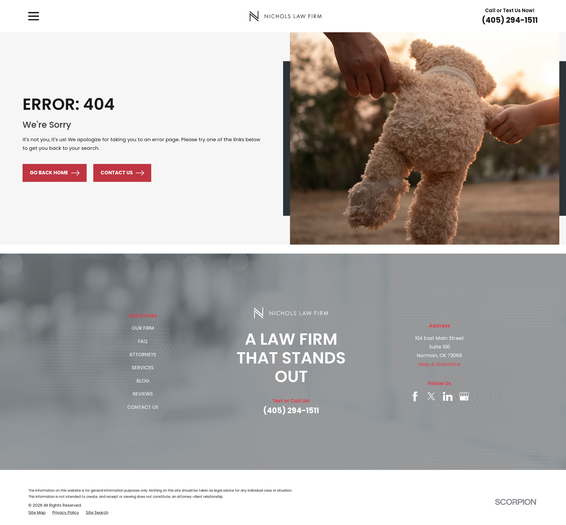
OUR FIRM (143, 328)
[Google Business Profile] (464, 396)
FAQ (142, 341)
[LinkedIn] (448, 396)
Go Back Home (49, 172)
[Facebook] (415, 396)
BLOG (142, 380)
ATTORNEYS (142, 354)
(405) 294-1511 (510, 20)
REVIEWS (143, 393)
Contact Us (117, 172)
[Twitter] (431, 396)
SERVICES (143, 367)
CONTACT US (142, 407)
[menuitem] (37, 512)
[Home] (285, 16)
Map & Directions (439, 364)
